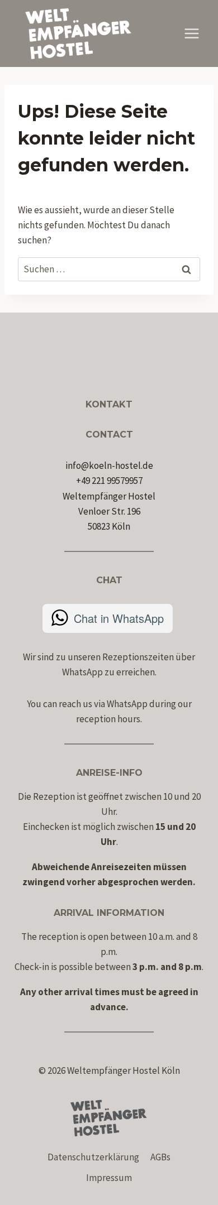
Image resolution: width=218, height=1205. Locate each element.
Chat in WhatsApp (119, 618)
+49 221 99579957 (109, 480)
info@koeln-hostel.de (109, 465)
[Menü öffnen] (191, 33)
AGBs (160, 1157)
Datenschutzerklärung (93, 1157)
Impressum (109, 1178)
